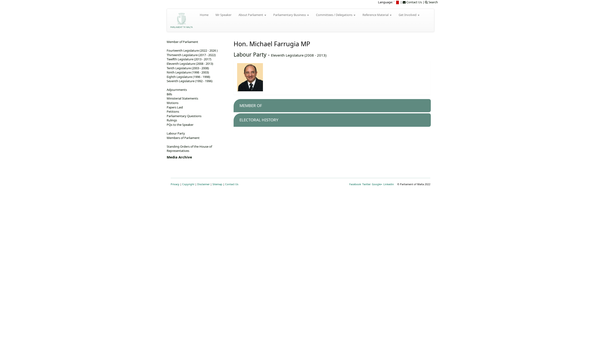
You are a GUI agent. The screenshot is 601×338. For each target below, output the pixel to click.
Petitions (173, 111)
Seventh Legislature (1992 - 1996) (189, 81)
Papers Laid (175, 107)
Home (204, 15)
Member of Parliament (182, 42)
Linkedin (388, 184)
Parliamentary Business (290, 15)
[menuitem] (396, 2)
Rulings (172, 120)
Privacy (175, 184)
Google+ (377, 184)
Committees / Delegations (334, 15)
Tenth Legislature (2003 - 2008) (188, 68)
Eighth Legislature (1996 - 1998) (188, 77)
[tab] (332, 105)
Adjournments (177, 90)
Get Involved (408, 15)
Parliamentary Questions (184, 116)
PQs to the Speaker (180, 125)
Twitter (366, 184)
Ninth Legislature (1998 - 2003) (188, 72)
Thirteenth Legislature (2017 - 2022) (191, 55)
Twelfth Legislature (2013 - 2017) (189, 59)
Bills (169, 94)
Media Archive (179, 157)
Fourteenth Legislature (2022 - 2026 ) (192, 50)
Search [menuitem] (433, 2)
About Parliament (251, 15)
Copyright (188, 184)
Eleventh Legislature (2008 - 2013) (298, 55)
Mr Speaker (223, 15)
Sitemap (217, 184)
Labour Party (250, 54)
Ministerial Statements (182, 98)
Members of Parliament (183, 138)
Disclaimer (203, 184)
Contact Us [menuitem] (414, 2)
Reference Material (375, 15)
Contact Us (231, 184)
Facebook (355, 184)
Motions (172, 103)
